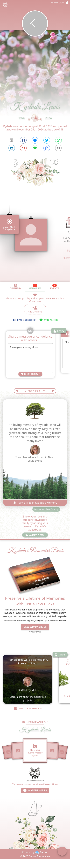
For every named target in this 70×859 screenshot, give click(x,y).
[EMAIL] (23, 148)
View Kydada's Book (35, 627)
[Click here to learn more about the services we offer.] (35, 775)
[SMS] (35, 148)
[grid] (35, 241)
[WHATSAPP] (58, 140)
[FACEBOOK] (23, 140)
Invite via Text (50, 320)
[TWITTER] (46, 140)
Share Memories (37, 790)
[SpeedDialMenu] (62, 851)
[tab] (15, 286)
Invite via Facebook (26, 320)
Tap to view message (30, 708)
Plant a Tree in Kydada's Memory (36, 502)
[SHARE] (46, 148)
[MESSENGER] (35, 140)
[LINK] (58, 148)
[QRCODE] (11, 140)
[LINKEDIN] (11, 148)
